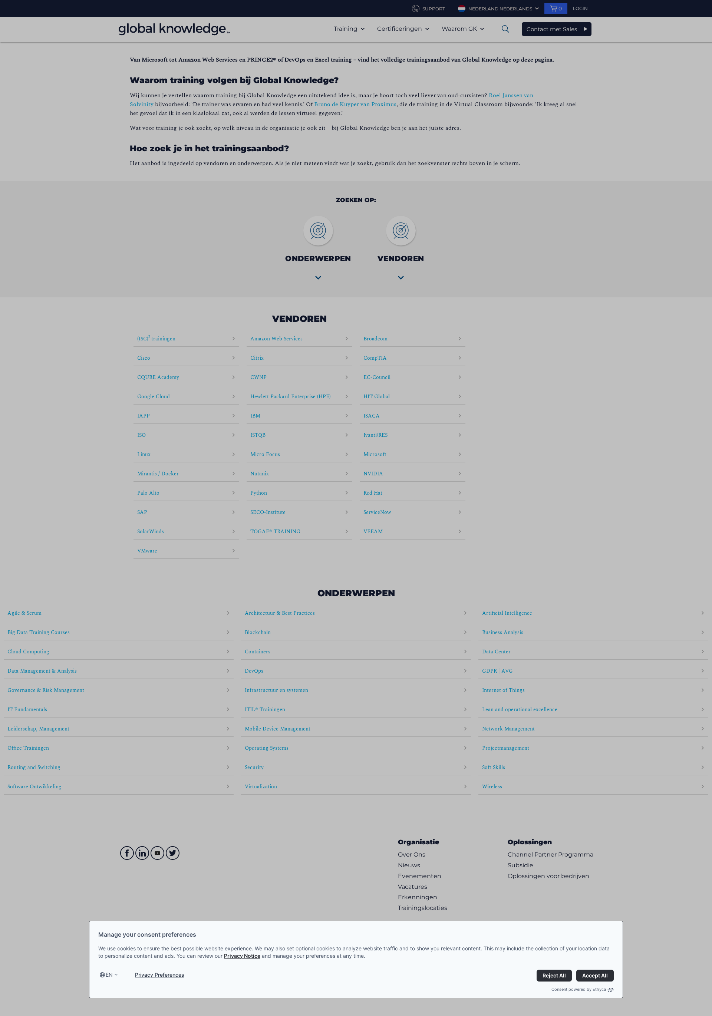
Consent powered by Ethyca (578, 989)
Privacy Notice (242, 956)
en (109, 975)
